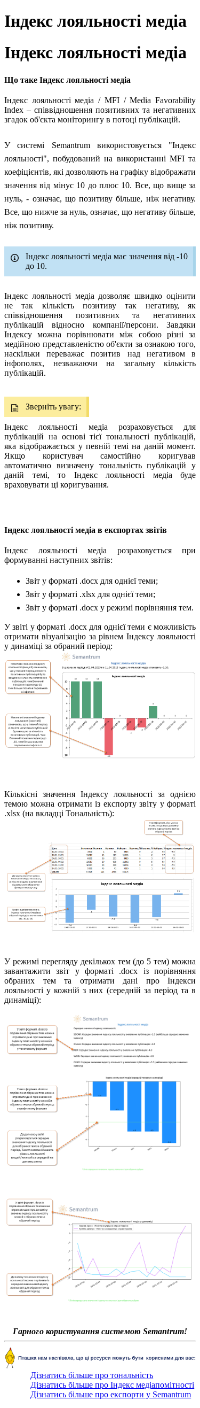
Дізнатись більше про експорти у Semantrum (110, 1394)
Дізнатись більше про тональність (91, 1375)
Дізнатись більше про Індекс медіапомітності (112, 1384)
